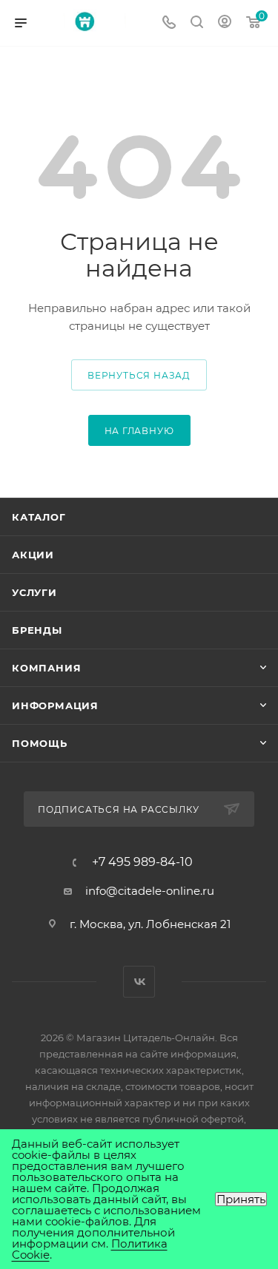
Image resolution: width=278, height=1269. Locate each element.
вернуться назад (139, 375)
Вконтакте (139, 982)
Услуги (34, 592)
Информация (55, 705)
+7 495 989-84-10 (142, 862)
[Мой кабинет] (224, 23)
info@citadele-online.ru (149, 891)
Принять (240, 1199)
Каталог (39, 517)
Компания (46, 668)
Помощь (39, 743)
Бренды (37, 630)
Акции (33, 555)
